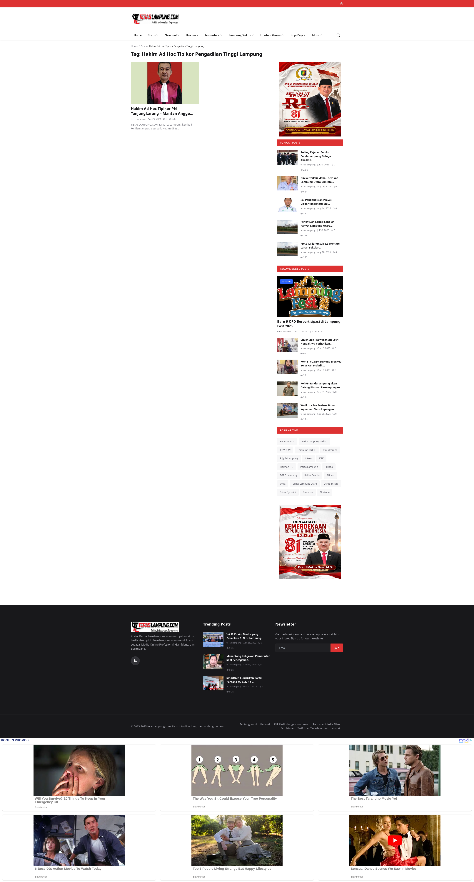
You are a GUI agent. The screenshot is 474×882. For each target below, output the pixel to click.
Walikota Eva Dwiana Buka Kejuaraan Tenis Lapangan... (318, 407)
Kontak (336, 728)
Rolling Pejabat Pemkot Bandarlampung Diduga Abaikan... (316, 156)
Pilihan (330, 475)
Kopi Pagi (297, 35)
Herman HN (286, 466)
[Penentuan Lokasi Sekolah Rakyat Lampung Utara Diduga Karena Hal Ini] (287, 227)
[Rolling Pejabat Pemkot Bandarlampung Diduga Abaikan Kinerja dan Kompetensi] (287, 157)
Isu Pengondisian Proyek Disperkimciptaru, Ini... (316, 201)
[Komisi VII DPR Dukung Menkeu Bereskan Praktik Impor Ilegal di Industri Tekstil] (287, 367)
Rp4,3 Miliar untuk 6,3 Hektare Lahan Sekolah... (320, 245)
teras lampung (138, 119)
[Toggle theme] (341, 3)
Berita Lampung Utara (305, 483)
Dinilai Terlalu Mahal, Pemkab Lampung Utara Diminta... (319, 180)
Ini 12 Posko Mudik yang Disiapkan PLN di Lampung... (244, 636)
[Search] (338, 35)
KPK (321, 458)
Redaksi (265, 724)
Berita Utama (287, 441)
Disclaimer (287, 728)
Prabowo (308, 492)
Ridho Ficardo (312, 475)
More (315, 35)
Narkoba (325, 492)
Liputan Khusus (270, 35)
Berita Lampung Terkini (314, 441)
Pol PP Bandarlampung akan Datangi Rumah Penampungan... (321, 385)
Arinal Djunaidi (288, 492)
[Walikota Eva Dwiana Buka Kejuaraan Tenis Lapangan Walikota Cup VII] (287, 410)
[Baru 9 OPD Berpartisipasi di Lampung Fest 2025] (310, 296)
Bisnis (152, 35)
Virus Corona (330, 450)
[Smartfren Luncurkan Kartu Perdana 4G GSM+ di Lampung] (213, 683)
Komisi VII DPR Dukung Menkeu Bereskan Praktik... (321, 363)
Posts (144, 46)
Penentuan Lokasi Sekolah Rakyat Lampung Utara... (317, 223)
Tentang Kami (248, 724)
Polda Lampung (309, 466)
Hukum (191, 35)
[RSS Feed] (135, 660)
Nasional (171, 35)
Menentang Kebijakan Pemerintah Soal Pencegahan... (248, 658)
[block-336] (310, 99)
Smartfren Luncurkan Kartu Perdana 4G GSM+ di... (244, 680)
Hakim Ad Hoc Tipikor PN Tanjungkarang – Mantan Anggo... (162, 111)
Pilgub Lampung (289, 458)
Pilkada (329, 466)
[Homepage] (156, 19)
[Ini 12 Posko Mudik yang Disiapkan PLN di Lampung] (213, 639)
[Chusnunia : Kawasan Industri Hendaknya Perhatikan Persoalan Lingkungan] (287, 345)
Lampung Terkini (240, 35)
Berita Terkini (331, 483)
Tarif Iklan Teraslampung (313, 728)
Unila (283, 483)
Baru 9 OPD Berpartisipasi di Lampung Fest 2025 (308, 323)
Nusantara (212, 35)
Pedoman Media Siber (326, 724)
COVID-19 (285, 450)
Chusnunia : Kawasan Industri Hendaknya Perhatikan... (319, 341)
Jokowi (308, 458)
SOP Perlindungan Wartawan (291, 724)
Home (138, 35)
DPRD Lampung (288, 475)
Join (336, 648)
